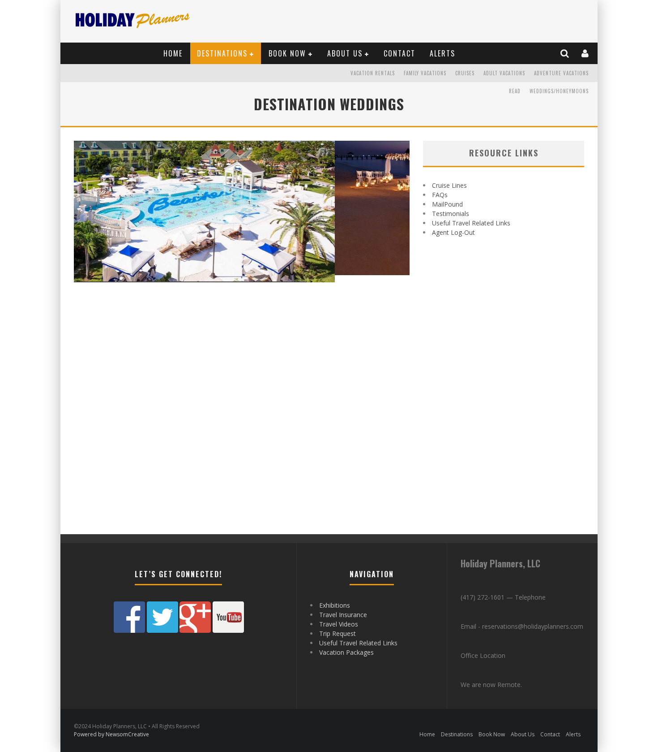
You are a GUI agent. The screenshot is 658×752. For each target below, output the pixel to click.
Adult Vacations (504, 73)
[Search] (565, 53)
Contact (399, 53)
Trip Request (337, 633)
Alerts (442, 53)
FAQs (440, 194)
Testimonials (450, 213)
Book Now (287, 53)
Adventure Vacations (561, 73)
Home (173, 53)
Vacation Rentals (372, 73)
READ (515, 91)
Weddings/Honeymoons (559, 91)
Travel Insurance (343, 614)
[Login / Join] (585, 53)
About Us (345, 53)
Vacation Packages (346, 652)
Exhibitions (334, 605)
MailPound (447, 204)
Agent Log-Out (453, 232)
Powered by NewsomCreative (111, 734)
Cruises (464, 73)
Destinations (222, 53)
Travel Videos (338, 624)
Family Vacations (425, 73)
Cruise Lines (449, 185)
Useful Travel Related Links (471, 223)
